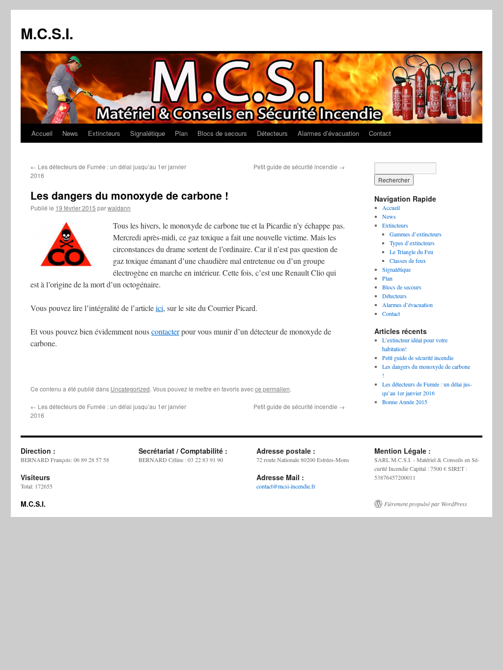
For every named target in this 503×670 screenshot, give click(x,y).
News (70, 133)
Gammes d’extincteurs (416, 234)
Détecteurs (272, 133)
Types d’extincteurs (412, 243)
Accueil (42, 133)
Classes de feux (408, 260)
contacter (165, 331)
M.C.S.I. (47, 33)
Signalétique (147, 133)
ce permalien (272, 389)
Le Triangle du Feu (411, 252)
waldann (119, 208)
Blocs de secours (222, 133)
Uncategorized (130, 389)
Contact (380, 133)
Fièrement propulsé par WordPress (425, 504)
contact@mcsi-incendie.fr (285, 486)
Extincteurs (104, 133)
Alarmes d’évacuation (328, 133)
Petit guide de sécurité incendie (299, 166)
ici (159, 308)
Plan (181, 133)
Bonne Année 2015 (404, 402)
